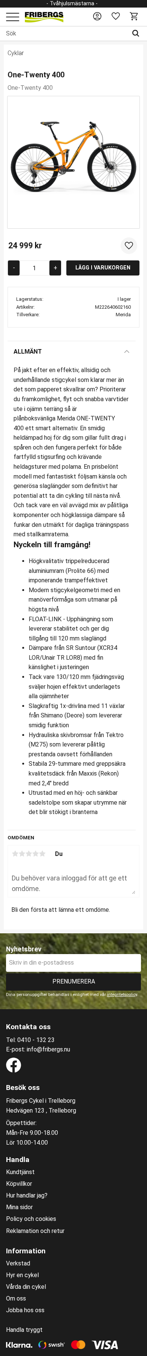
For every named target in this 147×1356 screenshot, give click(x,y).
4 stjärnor (35, 853)
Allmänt (28, 351)
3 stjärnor (28, 853)
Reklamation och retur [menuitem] (35, 1231)
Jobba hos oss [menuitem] (25, 1310)
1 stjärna (15, 853)
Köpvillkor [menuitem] (19, 1184)
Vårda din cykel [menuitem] (26, 1287)
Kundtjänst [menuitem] (20, 1172)
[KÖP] (102, 268)
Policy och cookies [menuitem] (31, 1219)
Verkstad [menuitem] (18, 1263)
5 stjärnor (42, 853)
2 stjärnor (21, 853)
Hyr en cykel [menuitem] (22, 1275)
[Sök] (137, 33)
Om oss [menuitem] (16, 1298)
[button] (12, 17)
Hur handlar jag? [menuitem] (26, 1195)
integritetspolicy (122, 994)
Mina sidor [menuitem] (19, 1207)
